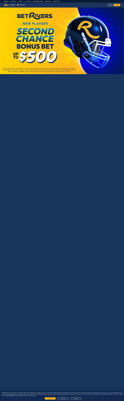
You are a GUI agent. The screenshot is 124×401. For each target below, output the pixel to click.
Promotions (13, 1)
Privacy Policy (10, 395)
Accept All (50, 398)
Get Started (28, 1)
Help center (48, 1)
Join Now (117, 5)
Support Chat (56, 1)
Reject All (63, 398)
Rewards (21, 1)
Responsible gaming (38, 1)
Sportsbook (22, 5)
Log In (110, 5)
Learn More (76, 398)
